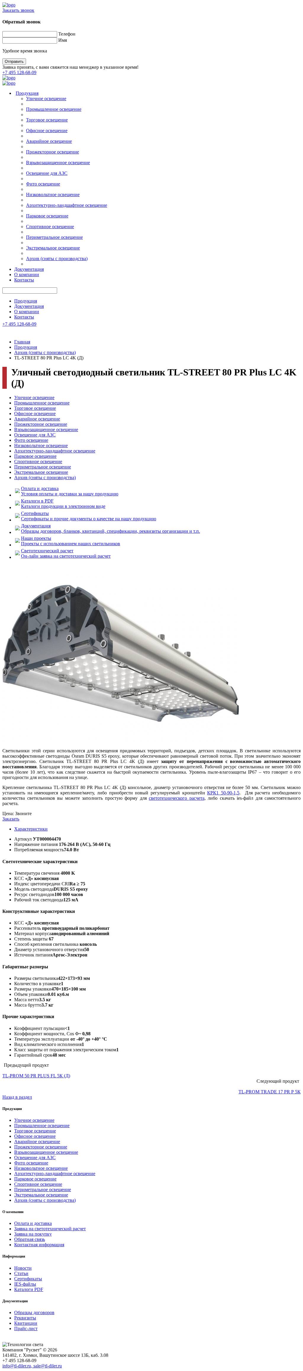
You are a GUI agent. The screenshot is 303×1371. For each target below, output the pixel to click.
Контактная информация (39, 1244)
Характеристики (31, 828)
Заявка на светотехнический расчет (50, 1228)
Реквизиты (25, 1317)
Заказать (10, 818)
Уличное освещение (46, 98)
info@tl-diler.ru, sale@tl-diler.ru (32, 1365)
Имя (62, 40)
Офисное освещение (46, 130)
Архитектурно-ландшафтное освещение (66, 205)
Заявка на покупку (33, 1233)
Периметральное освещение (54, 237)
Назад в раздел (17, 1097)
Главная (22, 341)
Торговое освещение (47, 119)
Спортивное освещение (50, 226)
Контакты (24, 279)
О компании (26, 274)
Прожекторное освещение (52, 151)
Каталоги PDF (28, 1289)
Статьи (21, 1273)
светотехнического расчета (176, 798)
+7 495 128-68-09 (19, 72)
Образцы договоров (34, 1312)
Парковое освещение (47, 215)
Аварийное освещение (49, 141)
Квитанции (25, 1323)
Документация (29, 269)
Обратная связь (29, 1239)
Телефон (66, 33)
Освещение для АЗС (46, 173)
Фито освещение (43, 183)
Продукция (27, 93)
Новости (23, 1268)
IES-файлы (25, 1284)
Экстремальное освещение (53, 247)
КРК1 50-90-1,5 (223, 792)
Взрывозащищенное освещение (58, 162)
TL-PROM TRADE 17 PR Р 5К (269, 1091)
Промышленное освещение (53, 109)
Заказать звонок (18, 10)
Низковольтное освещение (53, 194)
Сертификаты (28, 1278)
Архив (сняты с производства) (57, 258)
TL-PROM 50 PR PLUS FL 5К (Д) (36, 1075)
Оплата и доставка (33, 1223)
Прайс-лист (26, 1328)
